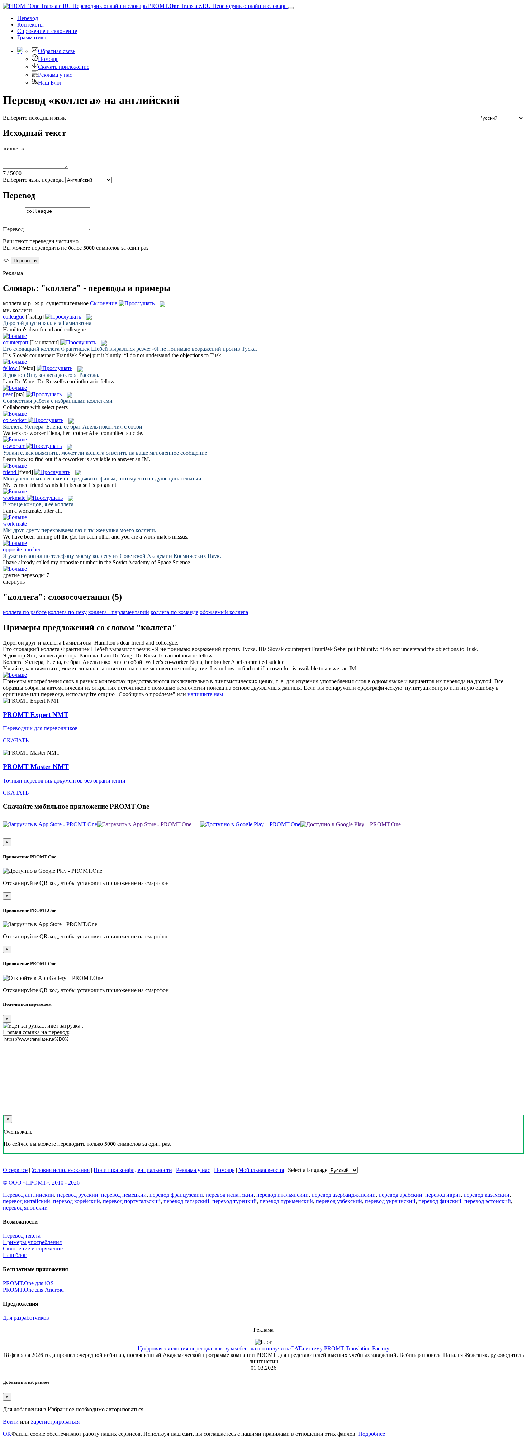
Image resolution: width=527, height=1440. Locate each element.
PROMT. (216, 6)
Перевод (27, 18)
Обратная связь (56, 51)
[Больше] (15, 675)
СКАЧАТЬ (16, 740)
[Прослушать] (137, 303)
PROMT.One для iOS (28, 1283)
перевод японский (25, 1208)
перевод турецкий (234, 1201)
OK (7, 1434)
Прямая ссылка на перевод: (36, 1032)
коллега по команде (174, 612)
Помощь (48, 59)
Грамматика (31, 37)
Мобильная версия (261, 1170)
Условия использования (61, 1170)
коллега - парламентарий (118, 612)
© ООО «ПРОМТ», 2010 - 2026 (41, 1183)
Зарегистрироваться (55, 1422)
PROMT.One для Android (33, 1290)
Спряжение (47, 31)
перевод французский (176, 1195)
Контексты (30, 24)
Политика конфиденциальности (133, 1170)
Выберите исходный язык (34, 118)
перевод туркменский (286, 1201)
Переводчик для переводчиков (40, 728)
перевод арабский (400, 1195)
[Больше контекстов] (15, 336)
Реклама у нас (55, 75)
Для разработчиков (26, 1318)
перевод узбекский (339, 1201)
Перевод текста (22, 1236)
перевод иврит (443, 1195)
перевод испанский (229, 1195)
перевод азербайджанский (344, 1195)
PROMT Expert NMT (35, 714)
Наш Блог (50, 83)
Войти (11, 1422)
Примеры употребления (32, 1242)
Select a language (307, 1170)
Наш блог (15, 1255)
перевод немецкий (124, 1195)
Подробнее (371, 1434)
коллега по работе (25, 612)
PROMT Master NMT (36, 766)
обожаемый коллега (224, 612)
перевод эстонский (487, 1201)
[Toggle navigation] (291, 8)
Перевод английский (28, 1195)
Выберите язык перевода (33, 180)
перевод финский (439, 1201)
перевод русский (77, 1195)
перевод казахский (486, 1195)
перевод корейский (76, 1201)
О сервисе (15, 1170)
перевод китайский (26, 1201)
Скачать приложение (63, 67)
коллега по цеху (67, 612)
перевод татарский (186, 1201)
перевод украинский (390, 1201)
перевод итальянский (282, 1195)
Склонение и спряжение (33, 1248)
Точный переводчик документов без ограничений (64, 781)
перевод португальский (132, 1201)
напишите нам (205, 694)
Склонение (103, 303)
